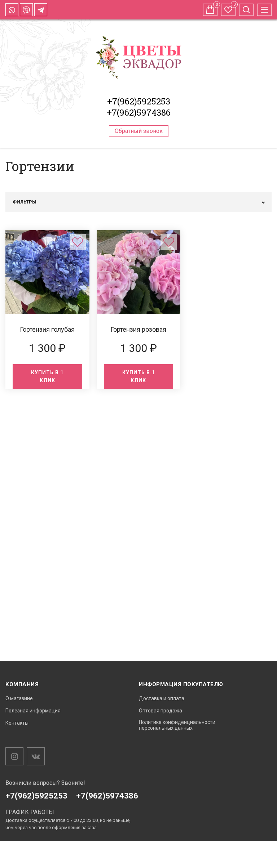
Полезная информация (33, 710)
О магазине (19, 698)
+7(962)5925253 (138, 101)
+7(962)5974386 (139, 112)
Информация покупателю (181, 684)
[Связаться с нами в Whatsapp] (12, 10)
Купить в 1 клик (47, 376)
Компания (22, 684)
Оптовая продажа (160, 710)
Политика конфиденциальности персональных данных (177, 725)
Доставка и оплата (161, 698)
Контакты (16, 723)
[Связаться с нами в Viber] (26, 10)
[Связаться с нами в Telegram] (41, 10)
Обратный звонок (139, 131)
